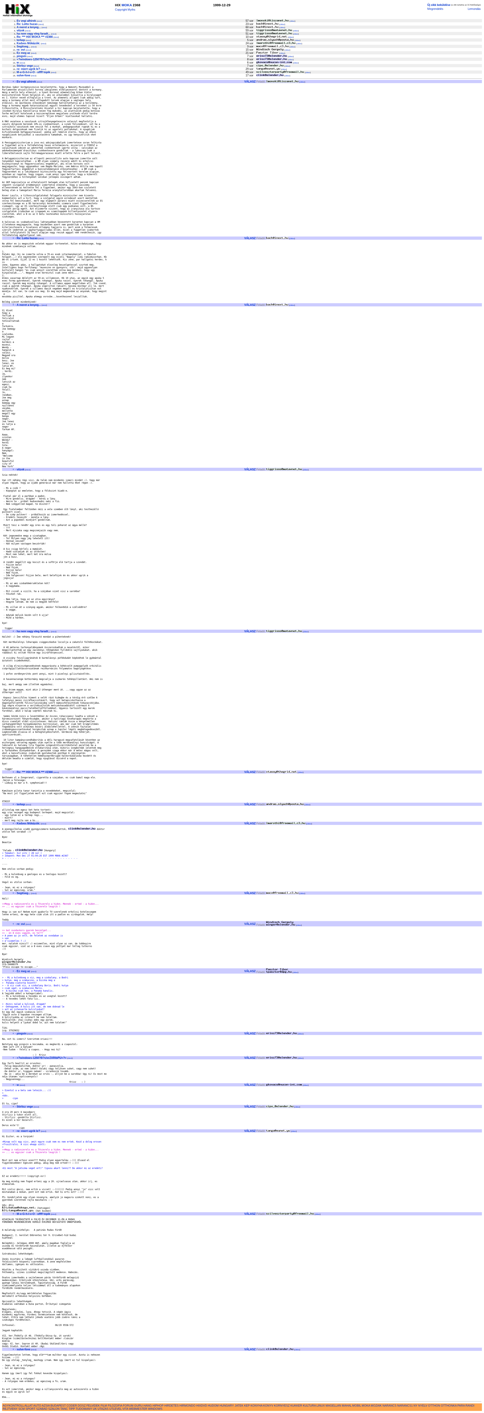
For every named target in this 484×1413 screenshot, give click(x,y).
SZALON (54, 1408)
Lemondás (474, 8)
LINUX (320, 1405)
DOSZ (82, 1405)
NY (415, 1405)
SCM (21, 1408)
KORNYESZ (282, 1405)
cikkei (292, 21)
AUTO (37, 1405)
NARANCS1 (405, 1405)
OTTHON (434, 1405)
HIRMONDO (187, 1405)
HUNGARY (227, 1405)
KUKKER (296, 1405)
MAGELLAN (333, 1405)
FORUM (128, 1405)
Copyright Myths (125, 9)
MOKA (127, 5)
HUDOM (213, 1405)
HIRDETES (171, 1405)
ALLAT (28, 1405)
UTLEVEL (115, 1408)
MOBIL (356, 1405)
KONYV (268, 1405)
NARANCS (389, 1405)
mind (39, 21)
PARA (461, 1405)
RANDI (469, 1405)
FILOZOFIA (115, 1405)
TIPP (72, 1408)
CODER (72, 1405)
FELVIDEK (93, 1405)
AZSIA (46, 1405)
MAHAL (346, 1405)
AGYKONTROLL (13, 1405)
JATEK (239, 1405)
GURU (138, 1405)
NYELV (422, 1405)
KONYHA (256, 1405)
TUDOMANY (84, 1408)
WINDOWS (155, 1408)
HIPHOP (158, 1405)
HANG (147, 1405)
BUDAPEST (58, 1405)
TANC (64, 1408)
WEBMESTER (138, 1408)
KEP (247, 1405)
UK (95, 1408)
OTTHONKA (449, 1405)
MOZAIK (376, 1405)
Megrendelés (435, 8)
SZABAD (41, 1408)
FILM (104, 1405)
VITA (125, 1408)
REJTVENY (10, 1408)
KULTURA (309, 1405)
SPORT (30, 1408)
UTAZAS (103, 1408)
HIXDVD (201, 1405)
